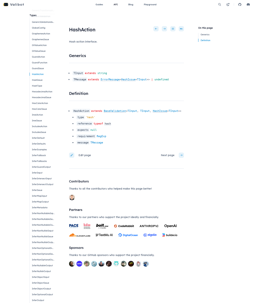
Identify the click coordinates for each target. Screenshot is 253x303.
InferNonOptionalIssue (43, 254)
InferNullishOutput (41, 271)
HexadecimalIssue (41, 97)
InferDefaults (39, 143)
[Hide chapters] (173, 28)
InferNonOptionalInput (43, 248)
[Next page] (164, 28)
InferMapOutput (40, 201)
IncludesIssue (39, 132)
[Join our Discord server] (248, 4)
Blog (130, 4)
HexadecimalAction (42, 91)
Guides (99, 4)
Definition (205, 40)
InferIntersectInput (42, 178)
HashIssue (128, 79)
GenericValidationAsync (43, 22)
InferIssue (37, 190)
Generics (205, 34)
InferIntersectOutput (42, 184)
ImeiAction (37, 114)
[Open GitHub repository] (239, 4)
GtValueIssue (39, 51)
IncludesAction (39, 126)
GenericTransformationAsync (43, 10)
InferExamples (39, 149)
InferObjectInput (40, 277)
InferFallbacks (39, 161)
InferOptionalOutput (42, 294)
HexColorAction (40, 103)
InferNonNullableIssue (43, 219)
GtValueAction (39, 45)
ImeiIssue (37, 120)
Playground (150, 4)
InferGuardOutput (41, 167)
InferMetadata (39, 207)
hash (108, 123)
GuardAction (38, 56)
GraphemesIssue (40, 39)
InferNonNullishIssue (42, 236)
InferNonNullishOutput (43, 242)
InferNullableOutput (42, 265)
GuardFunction (39, 62)
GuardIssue (38, 68)
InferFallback (39, 155)
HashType (37, 85)
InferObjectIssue (40, 283)
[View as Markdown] (181, 28)
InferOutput (38, 300)
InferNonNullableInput (43, 213)
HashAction (38, 74)
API (116, 4)
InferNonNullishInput (42, 230)
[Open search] (219, 4)
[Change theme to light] (228, 4)
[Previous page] (156, 28)
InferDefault (38, 138)
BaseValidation (115, 111)
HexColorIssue (39, 109)
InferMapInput (39, 196)
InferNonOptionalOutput (43, 259)
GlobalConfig (38, 27)
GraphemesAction (41, 33)
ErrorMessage (110, 79)
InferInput (37, 172)
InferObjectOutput (41, 288)
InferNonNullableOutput (43, 225)
